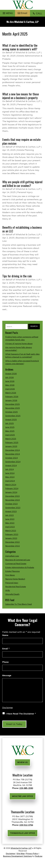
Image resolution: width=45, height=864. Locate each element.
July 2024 (9, 469)
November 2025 (12, 408)
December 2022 (12, 542)
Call (37, 13)
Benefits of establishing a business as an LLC (22, 229)
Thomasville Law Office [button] (22, 833)
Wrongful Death (12, 594)
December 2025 (12, 404)
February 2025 (11, 442)
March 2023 (10, 530)
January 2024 (11, 492)
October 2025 (11, 412)
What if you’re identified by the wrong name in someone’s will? (19, 47)
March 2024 (10, 484)
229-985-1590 (26, 788)
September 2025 (12, 415)
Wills (7, 590)
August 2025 (11, 419)
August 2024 (11, 465)
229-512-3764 (26, 825)
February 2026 (11, 396)
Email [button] (24, 12)
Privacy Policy (32, 853)
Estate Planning (25, 150)
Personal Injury (25, 104)
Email (5, 648)
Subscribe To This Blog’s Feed (18, 604)
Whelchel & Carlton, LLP (27, 52)
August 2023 (11, 511)
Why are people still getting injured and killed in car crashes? (22, 183)
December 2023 (12, 496)
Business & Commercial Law (17, 560)
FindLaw (38, 856)
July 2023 (9, 515)
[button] (7, 12)
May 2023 (9, 523)
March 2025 (10, 438)
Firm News (10, 575)
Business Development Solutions (17, 856)
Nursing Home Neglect (15, 579)
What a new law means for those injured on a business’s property (20, 96)
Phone (5, 662)
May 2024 (9, 477)
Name (5, 635)
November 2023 (12, 500)
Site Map (21, 853)
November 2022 (12, 546)
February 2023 (11, 534)
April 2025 (10, 435)
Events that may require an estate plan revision (21, 141)
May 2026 (9, 385)
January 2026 (11, 400)
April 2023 (10, 527)
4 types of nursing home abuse (19, 343)
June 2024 (9, 473)
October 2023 (11, 504)
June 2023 (9, 519)
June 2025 (9, 427)
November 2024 (12, 454)
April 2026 (10, 389)
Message (6, 675)
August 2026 (11, 373)
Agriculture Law (12, 556)
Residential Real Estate (15, 586)
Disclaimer (7, 707)
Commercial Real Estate (15, 563)
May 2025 (9, 431)
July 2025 (9, 423)
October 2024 (11, 458)
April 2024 (10, 481)
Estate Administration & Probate (19, 567)
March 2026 (10, 392)
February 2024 (11, 488)
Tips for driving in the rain (17, 276)
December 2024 (12, 450)
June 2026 (9, 381)
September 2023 (12, 507)
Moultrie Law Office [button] (22, 796)
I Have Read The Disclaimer (21, 713)
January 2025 (11, 446)
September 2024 (12, 461)
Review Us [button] (22, 762)
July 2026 (9, 377)
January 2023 (11, 538)
